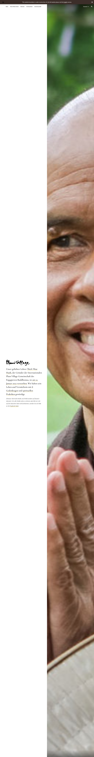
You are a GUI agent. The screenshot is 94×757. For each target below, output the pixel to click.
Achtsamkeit (29, 6)
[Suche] (91, 6)
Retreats (22, 6)
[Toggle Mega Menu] (3, 2)
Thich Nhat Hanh (14, 6)
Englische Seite (14, 406)
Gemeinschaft (37, 6)
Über (7, 6)
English (65, 2)
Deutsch (85, 6)
